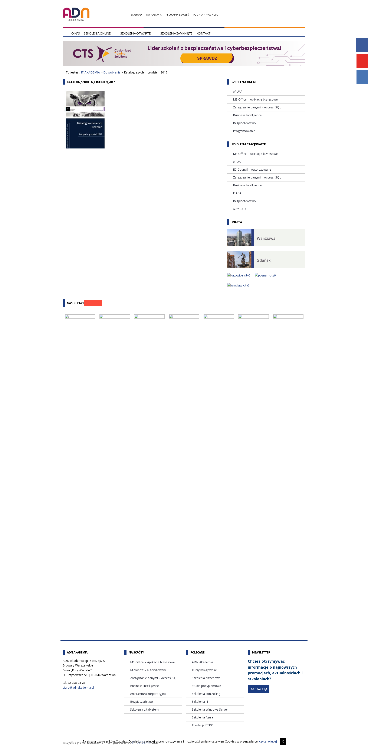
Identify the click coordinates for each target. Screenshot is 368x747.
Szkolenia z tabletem (144, 709)
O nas (75, 33)
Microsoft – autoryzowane (148, 670)
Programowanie (244, 131)
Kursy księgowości (204, 670)
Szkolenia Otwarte (135, 33)
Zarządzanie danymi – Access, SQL (257, 107)
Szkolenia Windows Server (210, 709)
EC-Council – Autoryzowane (252, 169)
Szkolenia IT (200, 702)
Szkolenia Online (97, 33)
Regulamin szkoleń (177, 14)
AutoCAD (239, 209)
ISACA (237, 193)
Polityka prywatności (205, 14)
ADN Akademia (202, 662)
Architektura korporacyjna (148, 694)
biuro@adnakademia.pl (78, 687)
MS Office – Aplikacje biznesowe (255, 99)
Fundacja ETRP (202, 725)
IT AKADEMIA (90, 72)
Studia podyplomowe (206, 686)
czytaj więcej (268, 741)
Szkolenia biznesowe (206, 678)
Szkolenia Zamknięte (176, 33)
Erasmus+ (136, 14)
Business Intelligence (247, 115)
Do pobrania (153, 14)
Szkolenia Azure (203, 717)
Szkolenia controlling (206, 694)
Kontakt (203, 33)
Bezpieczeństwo (244, 123)
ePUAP (238, 91)
